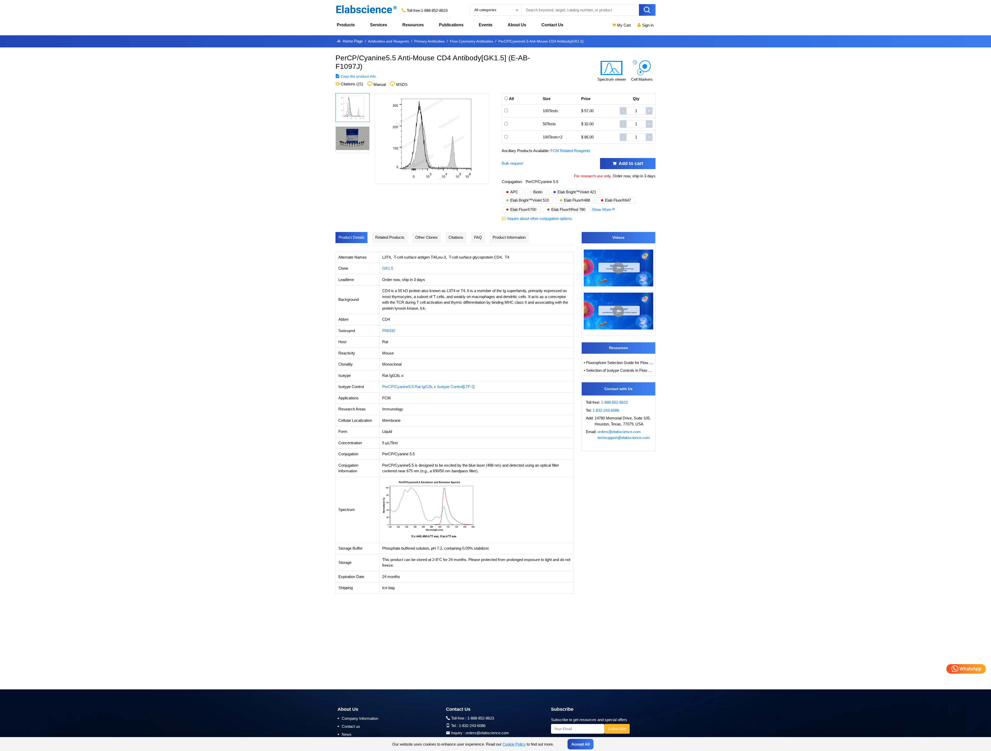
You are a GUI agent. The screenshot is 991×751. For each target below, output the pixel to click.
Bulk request (512, 163)
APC (514, 192)
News (344, 734)
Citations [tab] (456, 237)
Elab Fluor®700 (523, 209)
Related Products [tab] (389, 237)
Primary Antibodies (429, 41)
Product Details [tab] (351, 237)
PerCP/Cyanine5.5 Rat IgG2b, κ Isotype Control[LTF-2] (428, 386)
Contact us (349, 726)
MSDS (401, 84)
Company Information (358, 718)
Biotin (537, 192)
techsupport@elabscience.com (623, 437)
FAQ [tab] (478, 237)
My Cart (623, 25)
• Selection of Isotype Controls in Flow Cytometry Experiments (618, 370)
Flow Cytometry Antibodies (471, 41)
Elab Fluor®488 (577, 200)
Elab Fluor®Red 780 (568, 209)
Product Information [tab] (509, 237)
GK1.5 (387, 268)
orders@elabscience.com (619, 432)
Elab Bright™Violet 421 (576, 192)
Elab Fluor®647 (618, 200)
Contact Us (552, 25)
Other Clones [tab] (426, 237)
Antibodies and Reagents (388, 41)
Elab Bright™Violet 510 (529, 200)
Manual (379, 84)
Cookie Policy (514, 744)
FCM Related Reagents (570, 150)
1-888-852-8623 (434, 10)
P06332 (388, 330)
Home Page (353, 41)
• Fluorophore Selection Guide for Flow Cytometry (618, 362)
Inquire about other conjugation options (539, 218)
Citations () (351, 84)
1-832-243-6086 (606, 410)
